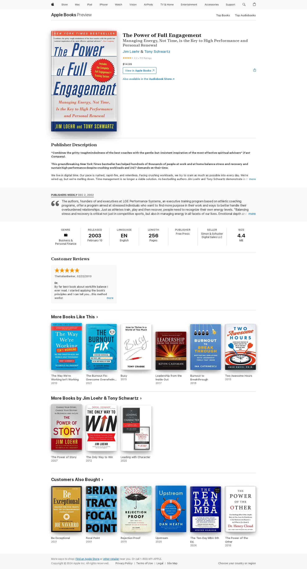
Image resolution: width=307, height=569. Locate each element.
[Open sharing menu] (255, 70)
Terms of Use (144, 563)
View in (138, 70)
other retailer (111, 559)
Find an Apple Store (87, 559)
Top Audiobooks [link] (245, 15)
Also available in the (147, 79)
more (252, 179)
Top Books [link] (223, 15)
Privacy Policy (123, 563)
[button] (244, 4)
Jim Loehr (131, 51)
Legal (160, 563)
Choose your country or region (237, 563)
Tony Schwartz (157, 51)
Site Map (172, 563)
